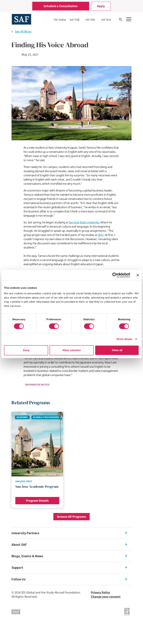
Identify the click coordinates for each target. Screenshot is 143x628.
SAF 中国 (74, 19)
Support (17, 567)
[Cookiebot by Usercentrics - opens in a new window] (115, 275)
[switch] (54, 326)
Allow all (117, 350)
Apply (101, 6)
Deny (26, 350)
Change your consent (106, 597)
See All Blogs (23, 31)
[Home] (21, 19)
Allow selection (71, 350)
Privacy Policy (100, 592)
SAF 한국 (106, 19)
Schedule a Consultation (61, 6)
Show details (124, 339)
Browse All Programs (71, 517)
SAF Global (60, 19)
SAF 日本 (90, 19)
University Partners (25, 533)
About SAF (19, 544)
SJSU (101, 235)
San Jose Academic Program (36, 486)
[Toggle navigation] (128, 19)
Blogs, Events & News (27, 556)
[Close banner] (138, 275)
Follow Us (19, 579)
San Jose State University (84, 222)
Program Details (37, 501)
